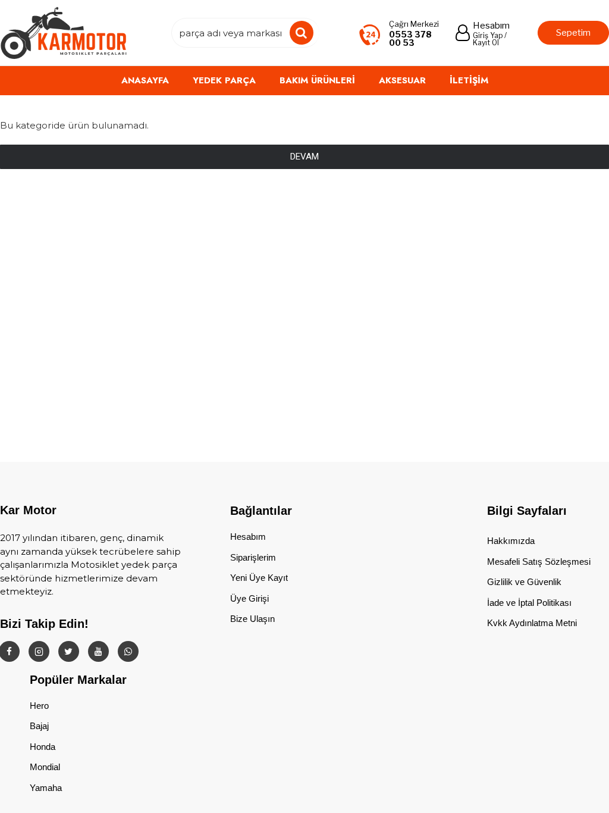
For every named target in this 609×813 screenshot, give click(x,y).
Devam (304, 156)
